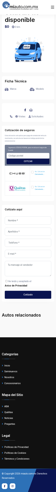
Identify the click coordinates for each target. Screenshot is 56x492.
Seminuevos (10, 371)
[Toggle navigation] (52, 7)
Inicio (7, 365)
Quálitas (8, 412)
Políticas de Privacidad (16, 447)
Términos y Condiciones (16, 458)
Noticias (8, 418)
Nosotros (9, 377)
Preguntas (9, 424)
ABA (6, 406)
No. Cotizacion (40, 173)
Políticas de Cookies (15, 452)
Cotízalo (28, 294)
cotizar (28, 161)
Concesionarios (12, 383)
